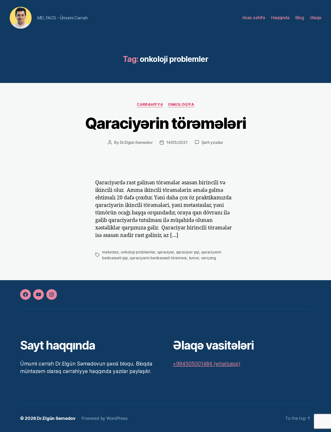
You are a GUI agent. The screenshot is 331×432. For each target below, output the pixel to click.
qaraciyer (165, 252)
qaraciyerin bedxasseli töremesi (158, 257)
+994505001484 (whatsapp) (206, 364)
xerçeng (208, 257)
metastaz (110, 252)
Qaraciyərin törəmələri (165, 123)
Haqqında (280, 17)
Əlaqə (315, 17)
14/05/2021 (176, 142)
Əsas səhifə (253, 17)
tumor (194, 257)
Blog (299, 17)
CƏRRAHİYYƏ (150, 104)
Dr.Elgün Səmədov (136, 142)
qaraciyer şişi (187, 252)
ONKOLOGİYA (181, 104)
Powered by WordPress (104, 418)
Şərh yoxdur (212, 142)
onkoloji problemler (138, 252)
